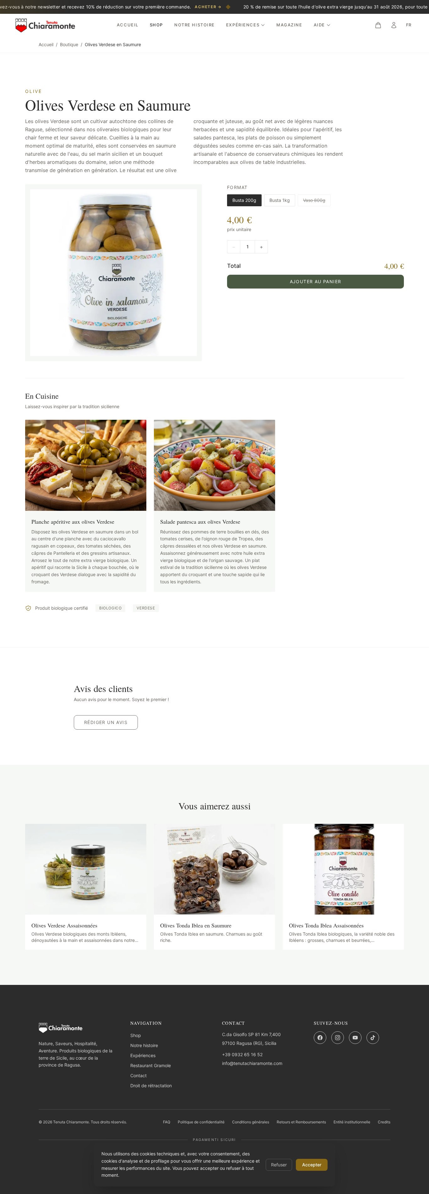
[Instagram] (337, 1037)
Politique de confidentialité (201, 1122)
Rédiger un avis (106, 722)
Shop (156, 24)
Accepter (311, 1164)
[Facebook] (320, 1037)
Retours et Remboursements (301, 1122)
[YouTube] (355, 1037)
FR (408, 24)
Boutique (69, 44)
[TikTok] (373, 1037)
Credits (384, 1122)
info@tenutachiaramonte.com (252, 1063)
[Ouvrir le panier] (378, 25)
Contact (138, 1075)
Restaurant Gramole (150, 1065)
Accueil (127, 24)
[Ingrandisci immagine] (113, 272)
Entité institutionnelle (352, 1122)
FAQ (166, 1122)
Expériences (242, 24)
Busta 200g (244, 200)
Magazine (289, 24)
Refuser (279, 1164)
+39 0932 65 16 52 (242, 1054)
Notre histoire (194, 24)
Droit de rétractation (151, 1085)
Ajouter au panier (315, 281)
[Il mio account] (394, 25)
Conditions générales (250, 1122)
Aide (319, 24)
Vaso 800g (314, 200)
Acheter (208, 6)
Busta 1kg (279, 200)
